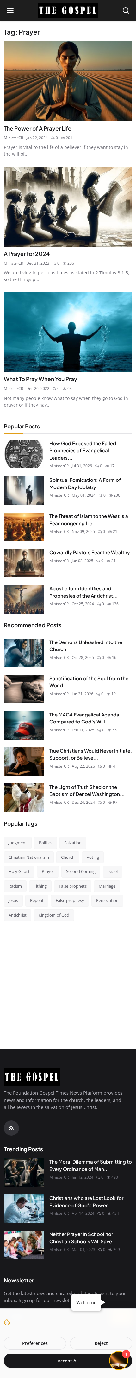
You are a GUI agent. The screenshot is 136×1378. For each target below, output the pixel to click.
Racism (15, 886)
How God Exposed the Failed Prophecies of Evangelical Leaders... (82, 450)
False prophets (73, 886)
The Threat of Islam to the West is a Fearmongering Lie (88, 519)
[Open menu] (10, 10)
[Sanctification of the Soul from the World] (24, 689)
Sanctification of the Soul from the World (88, 682)
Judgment (18, 842)
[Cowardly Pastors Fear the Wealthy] (24, 563)
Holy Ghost (19, 871)
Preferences (35, 1343)
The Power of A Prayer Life (37, 128)
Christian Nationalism (29, 857)
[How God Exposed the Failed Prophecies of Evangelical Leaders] (24, 454)
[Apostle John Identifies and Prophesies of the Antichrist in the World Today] (24, 599)
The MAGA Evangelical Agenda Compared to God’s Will (84, 718)
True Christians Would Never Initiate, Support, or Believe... (90, 754)
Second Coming (81, 871)
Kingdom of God (54, 915)
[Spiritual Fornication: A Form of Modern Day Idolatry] (24, 490)
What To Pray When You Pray (40, 378)
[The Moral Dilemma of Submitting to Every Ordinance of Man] (24, 1172)
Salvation (73, 842)
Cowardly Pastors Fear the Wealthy (89, 552)
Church (68, 857)
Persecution (107, 900)
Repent (37, 900)
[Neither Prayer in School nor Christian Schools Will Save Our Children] (24, 1245)
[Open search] (125, 10)
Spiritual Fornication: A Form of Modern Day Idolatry (85, 483)
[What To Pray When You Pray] (68, 332)
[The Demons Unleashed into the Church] (24, 653)
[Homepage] (68, 10)
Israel (113, 871)
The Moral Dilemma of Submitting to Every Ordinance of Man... (90, 1165)
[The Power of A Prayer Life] (68, 81)
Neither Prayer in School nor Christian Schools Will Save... (83, 1237)
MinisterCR (13, 137)
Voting (93, 857)
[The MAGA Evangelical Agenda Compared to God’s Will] (24, 725)
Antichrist (18, 915)
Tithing (40, 886)
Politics (45, 842)
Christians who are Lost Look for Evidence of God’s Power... (86, 1201)
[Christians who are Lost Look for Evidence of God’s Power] (24, 1208)
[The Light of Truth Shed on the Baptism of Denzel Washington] (24, 797)
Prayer (48, 871)
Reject (101, 1343)
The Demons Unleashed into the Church (85, 645)
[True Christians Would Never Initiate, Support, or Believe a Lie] (24, 761)
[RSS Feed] (11, 1128)
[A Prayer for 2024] (68, 206)
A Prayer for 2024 (27, 253)
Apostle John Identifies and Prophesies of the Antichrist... (83, 592)
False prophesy (70, 900)
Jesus (13, 900)
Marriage (107, 886)
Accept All (68, 1361)
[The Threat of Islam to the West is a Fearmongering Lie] (24, 527)
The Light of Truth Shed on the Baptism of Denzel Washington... (87, 790)
